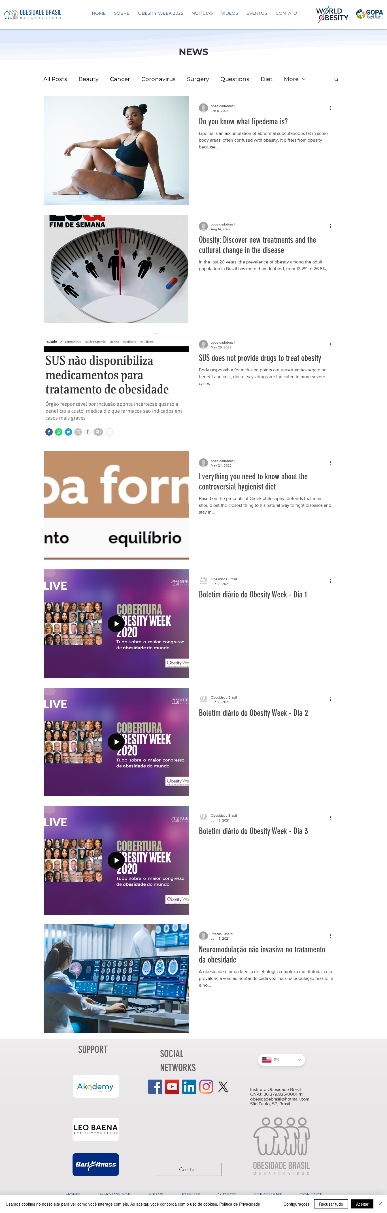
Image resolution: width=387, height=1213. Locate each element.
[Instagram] (206, 1087)
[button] (336, 80)
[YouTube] (172, 1087)
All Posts (55, 79)
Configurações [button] (297, 1204)
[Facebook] (155, 1087)
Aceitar (362, 1204)
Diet (267, 79)
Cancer (120, 79)
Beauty (88, 79)
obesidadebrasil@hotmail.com (279, 1099)
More (291, 79)
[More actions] (332, 108)
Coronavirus (158, 79)
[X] (223, 1087)
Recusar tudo (331, 1204)
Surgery (198, 79)
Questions (234, 79)
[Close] (380, 1203)
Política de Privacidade (239, 1204)
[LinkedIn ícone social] (189, 1087)
